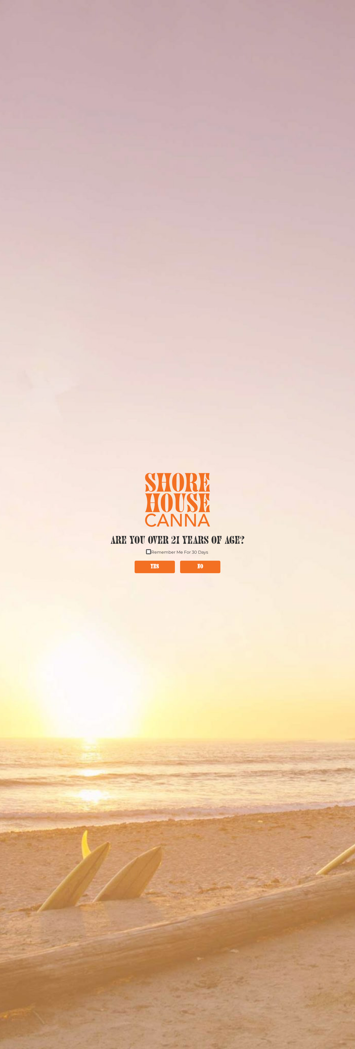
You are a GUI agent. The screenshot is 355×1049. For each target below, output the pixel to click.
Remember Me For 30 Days (179, 551)
